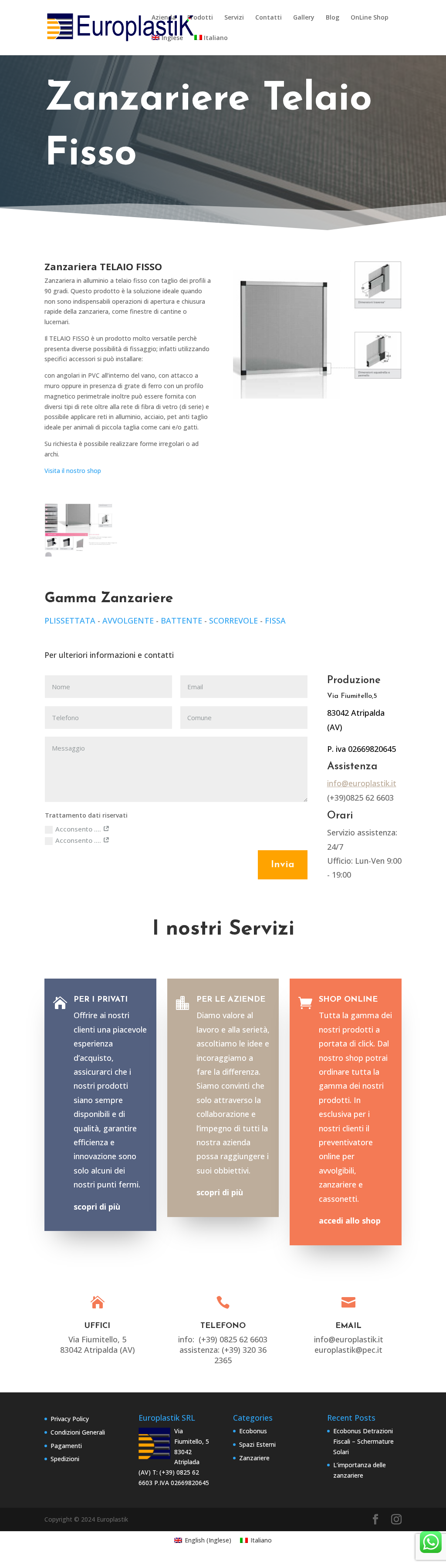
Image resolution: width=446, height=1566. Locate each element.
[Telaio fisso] (81, 554)
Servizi (234, 17)
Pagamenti (66, 1446)
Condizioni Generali (78, 1432)
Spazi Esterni (257, 1444)
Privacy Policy (70, 1419)
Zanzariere (254, 1458)
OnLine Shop (370, 17)
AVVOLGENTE (128, 620)
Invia (282, 865)
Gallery (303, 17)
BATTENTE (181, 620)
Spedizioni (65, 1459)
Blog (332, 17)
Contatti (268, 17)
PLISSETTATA (69, 620)
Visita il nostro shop (72, 470)
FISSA (275, 620)
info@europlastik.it (361, 783)
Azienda (164, 17)
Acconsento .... (79, 829)
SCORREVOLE (233, 620)
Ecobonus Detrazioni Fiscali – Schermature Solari (363, 1441)
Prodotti (200, 17)
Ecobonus (253, 1431)
